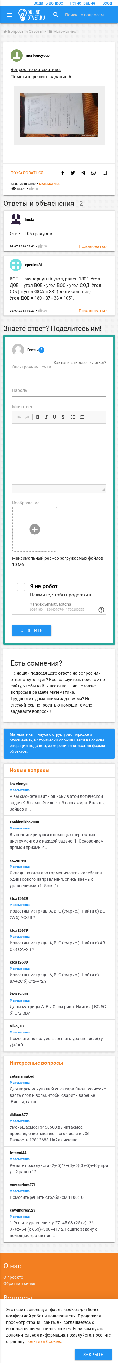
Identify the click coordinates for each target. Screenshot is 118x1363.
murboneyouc (38, 55)
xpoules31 (34, 265)
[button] (19, 417)
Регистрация (82, 3)
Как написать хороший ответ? (80, 363)
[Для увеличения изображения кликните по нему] (59, 135)
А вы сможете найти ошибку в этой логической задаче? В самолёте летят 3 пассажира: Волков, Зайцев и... (57, 803)
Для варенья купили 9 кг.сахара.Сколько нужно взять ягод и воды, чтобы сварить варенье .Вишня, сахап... (58, 1095)
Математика (62, 31)
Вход (107, 3)
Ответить (32, 630)
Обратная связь (19, 1283)
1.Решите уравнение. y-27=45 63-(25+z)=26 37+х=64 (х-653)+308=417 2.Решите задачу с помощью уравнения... (53, 1229)
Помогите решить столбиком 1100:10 (47, 1197)
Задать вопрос (48, 3)
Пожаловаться (27, 173)
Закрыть (93, 1354)
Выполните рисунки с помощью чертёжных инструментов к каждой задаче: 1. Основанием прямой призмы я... (56, 841)
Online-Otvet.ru (31, 15)
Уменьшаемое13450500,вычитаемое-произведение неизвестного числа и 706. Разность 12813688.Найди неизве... (50, 1133)
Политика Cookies (43, 1341)
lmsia (29, 219)
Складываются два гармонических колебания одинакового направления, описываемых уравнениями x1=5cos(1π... (56, 879)
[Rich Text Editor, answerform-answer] (59, 454)
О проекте (13, 1277)
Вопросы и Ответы (22, 31)
